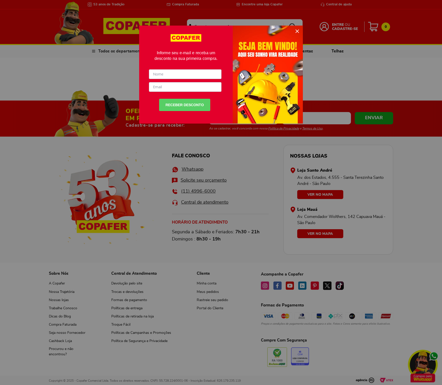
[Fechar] (297, 31)
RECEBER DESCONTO (184, 105)
